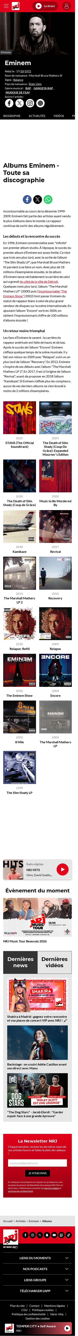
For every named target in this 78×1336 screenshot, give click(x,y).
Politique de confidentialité (28, 1314)
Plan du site (17, 1305)
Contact (34, 1305)
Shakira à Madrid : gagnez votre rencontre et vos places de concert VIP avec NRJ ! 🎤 (37, 1018)
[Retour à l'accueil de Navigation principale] (15, 6)
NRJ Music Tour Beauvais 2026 (25, 941)
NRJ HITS (33, 870)
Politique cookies (43, 1310)
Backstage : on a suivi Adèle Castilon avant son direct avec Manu (37, 1066)
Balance (18, 79)
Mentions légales (54, 1305)
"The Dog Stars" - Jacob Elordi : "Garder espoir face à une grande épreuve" (35, 1114)
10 (22, 71)
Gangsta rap (43, 88)
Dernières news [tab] (20, 962)
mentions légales (51, 1188)
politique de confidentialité (20, 1191)
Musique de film (18, 92)
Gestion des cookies (37, 1318)
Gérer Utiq (56, 1314)
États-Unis (35, 84)
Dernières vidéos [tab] (54, 962)
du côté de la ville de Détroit (39, 281)
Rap (28, 88)
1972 (28, 71)
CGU (24, 1310)
